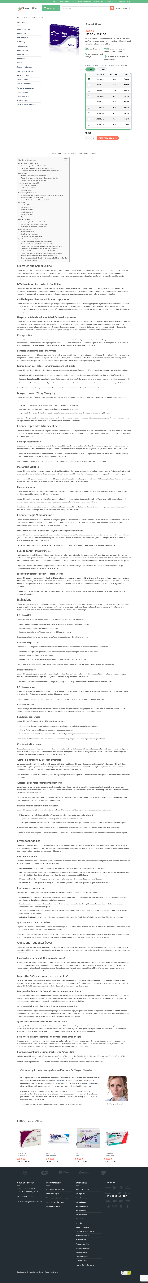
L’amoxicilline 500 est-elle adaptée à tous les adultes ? (37, 244)
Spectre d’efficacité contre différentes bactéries (35, 200)
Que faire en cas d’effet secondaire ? (32, 236)
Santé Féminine (22, 92)
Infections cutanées (27, 214)
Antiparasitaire (22, 54)
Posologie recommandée (28, 185)
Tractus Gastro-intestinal (26, 105)
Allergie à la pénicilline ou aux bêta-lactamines (35, 222)
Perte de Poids (22, 79)
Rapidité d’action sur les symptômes (32, 197)
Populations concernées (28, 217)
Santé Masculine (23, 96)
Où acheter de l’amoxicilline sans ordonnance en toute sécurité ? (40, 248)
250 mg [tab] (90, 69)
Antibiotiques (35, 17)
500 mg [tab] (102, 69)
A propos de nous (64, 1)
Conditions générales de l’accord (58, 1198)
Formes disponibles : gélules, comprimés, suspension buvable (39, 178)
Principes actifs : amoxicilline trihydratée (33, 175)
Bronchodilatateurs (24, 67)
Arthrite (20, 63)
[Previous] (17, 1146)
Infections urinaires (27, 210)
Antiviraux (21, 59)
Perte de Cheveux (23, 75)
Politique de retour (53, 1206)
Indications (22, 202)
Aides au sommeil (23, 29)
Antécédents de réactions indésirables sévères (35, 224)
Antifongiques (22, 50)
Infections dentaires (27, 212)
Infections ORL (25, 205)
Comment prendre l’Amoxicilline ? (29, 183)
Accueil (21, 17)
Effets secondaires (24, 229)
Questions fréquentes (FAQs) (28, 239)
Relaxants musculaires (25, 88)
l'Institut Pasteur (90, 1083)
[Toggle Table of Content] (64, 160)
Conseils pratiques (26, 190)
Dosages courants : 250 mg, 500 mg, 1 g (33, 180)
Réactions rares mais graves (29, 234)
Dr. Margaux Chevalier (31, 260)
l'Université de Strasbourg (64, 1080)
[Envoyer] (112, 8)
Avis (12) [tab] (93, 153)
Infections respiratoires (28, 207)
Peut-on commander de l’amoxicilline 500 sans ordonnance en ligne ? (42, 253)
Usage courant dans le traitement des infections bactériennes (40, 170)
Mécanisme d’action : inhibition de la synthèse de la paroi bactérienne (42, 195)
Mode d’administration (28, 188)
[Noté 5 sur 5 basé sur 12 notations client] (108, 31)
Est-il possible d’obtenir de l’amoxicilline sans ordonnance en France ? (42, 246)
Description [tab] (57, 153)
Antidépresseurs (23, 46)
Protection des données (55, 1189)
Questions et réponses (84, 1)
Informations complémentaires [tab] (75, 153)
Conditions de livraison (55, 1202)
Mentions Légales (52, 1194)
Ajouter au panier (108, 138)
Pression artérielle (24, 84)
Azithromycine (51, 1156)
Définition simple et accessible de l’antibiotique (35, 166)
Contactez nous (98, 1)
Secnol (77, 1156)
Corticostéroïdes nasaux (26, 71)
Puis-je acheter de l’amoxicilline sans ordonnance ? (36, 241)
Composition (22, 173)
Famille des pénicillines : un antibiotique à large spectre (37, 168)
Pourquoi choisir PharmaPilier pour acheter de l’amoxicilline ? (39, 255)
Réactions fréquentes (27, 231)
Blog (73, 1)
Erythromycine (109, 1156)
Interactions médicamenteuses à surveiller (34, 226)
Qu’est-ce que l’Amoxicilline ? (28, 163)
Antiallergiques (22, 38)
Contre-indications (24, 219)
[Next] (130, 1146)
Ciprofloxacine (22, 1156)
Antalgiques (21, 33)
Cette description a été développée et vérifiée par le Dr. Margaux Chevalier (44, 258)
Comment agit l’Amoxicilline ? (28, 193)
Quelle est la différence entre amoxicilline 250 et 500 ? (38, 251)
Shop (54, 1)
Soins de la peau (23, 100)
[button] (51, 8)
